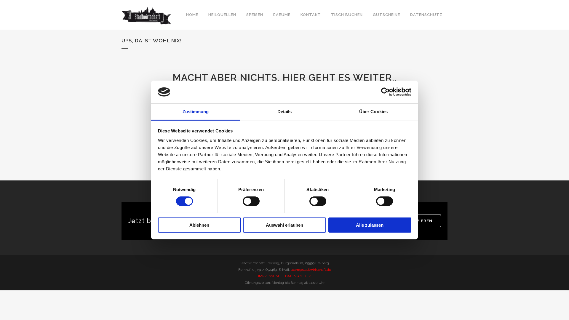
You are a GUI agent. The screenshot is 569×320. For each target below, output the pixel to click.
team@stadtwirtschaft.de (311, 270)
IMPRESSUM (268, 276)
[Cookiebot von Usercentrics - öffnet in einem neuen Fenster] (385, 91)
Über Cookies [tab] (373, 111)
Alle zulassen (369, 225)
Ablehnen (199, 225)
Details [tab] (284, 111)
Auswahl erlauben (284, 225)
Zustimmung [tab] (196, 111)
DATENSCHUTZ (298, 276)
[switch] (251, 201)
